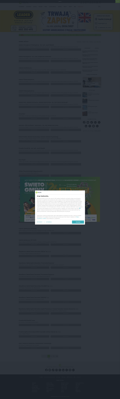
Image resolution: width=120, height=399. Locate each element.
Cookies (44, 218)
